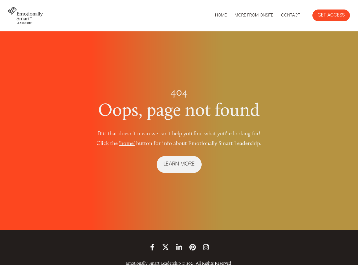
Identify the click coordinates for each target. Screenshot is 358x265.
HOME (221, 15)
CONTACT (290, 15)
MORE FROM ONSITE (254, 15)
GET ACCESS (331, 15)
